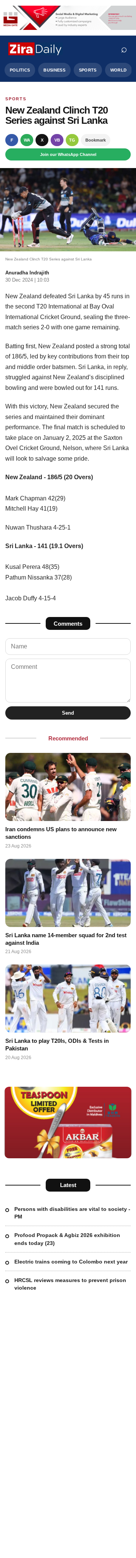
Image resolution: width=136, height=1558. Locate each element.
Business (54, 70)
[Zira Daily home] (35, 48)
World (118, 70)
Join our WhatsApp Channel (68, 154)
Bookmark (95, 140)
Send (68, 713)
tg (72, 140)
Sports (88, 70)
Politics (20, 70)
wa (27, 140)
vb (57, 140)
